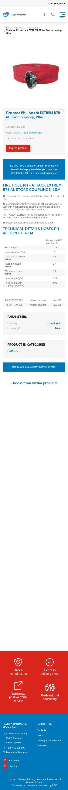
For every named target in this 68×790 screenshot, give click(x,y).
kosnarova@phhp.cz (16, 752)
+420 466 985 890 (19, 173)
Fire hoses (19, 27)
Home (8, 27)
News (40, 735)
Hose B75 (33, 27)
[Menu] (45, 14)
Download (42, 745)
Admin (21, 779)
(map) (24, 733)
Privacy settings (36, 779)
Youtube (13, 766)
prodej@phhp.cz (49, 173)
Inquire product (18, 148)
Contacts (41, 730)
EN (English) (56, 3)
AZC (54, 785)
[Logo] (14, 14)
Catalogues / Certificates (49, 740)
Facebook (14, 760)
